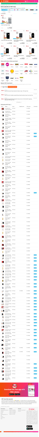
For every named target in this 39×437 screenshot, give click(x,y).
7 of (3, 13)
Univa (6, 5)
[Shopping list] (35, 1)
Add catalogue (3, 417)
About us (2, 416)
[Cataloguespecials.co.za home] (6, 1)
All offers (3, 5)
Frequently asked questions (4, 410)
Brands (2, 413)
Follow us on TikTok (12, 414)
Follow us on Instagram (12, 412)
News (1, 418)
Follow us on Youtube (12, 413)
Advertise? (2, 411)
